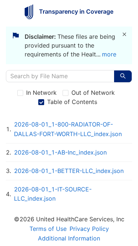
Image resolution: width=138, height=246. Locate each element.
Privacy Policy (89, 228)
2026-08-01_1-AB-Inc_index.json (60, 152)
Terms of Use (48, 228)
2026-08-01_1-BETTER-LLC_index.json (69, 170)
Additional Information (69, 238)
